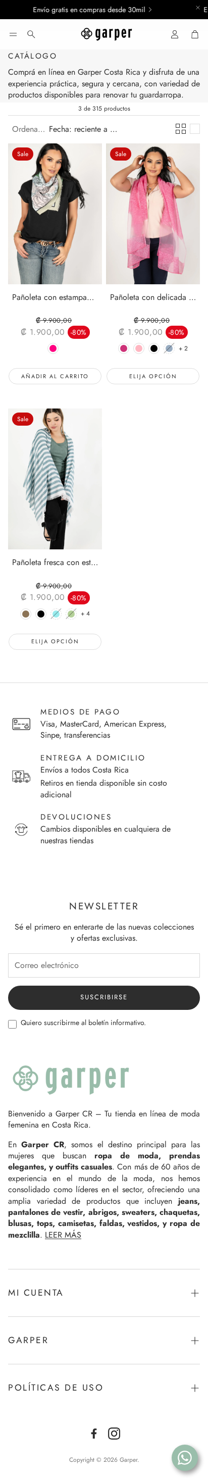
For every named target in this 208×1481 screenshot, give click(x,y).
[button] (13, 34)
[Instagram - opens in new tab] (114, 1433)
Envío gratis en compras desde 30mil (80, 9)
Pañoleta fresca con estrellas (55, 562)
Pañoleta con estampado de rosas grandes (55, 297)
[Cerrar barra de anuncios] (197, 7)
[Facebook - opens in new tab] (94, 1433)
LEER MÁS (63, 1235)
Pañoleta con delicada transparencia (153, 297)
